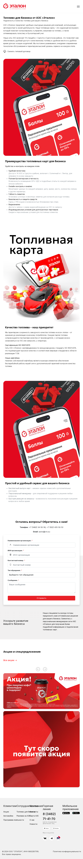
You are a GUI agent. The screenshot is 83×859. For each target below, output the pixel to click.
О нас (32, 820)
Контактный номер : (16, 560)
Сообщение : (13, 580)
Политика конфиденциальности (67, 851)
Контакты (34, 812)
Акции (6, 812)
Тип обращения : (15, 570)
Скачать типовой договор (18, 51)
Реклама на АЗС (23, 816)
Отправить (41, 598)
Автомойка (8, 816)
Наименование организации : (20, 541)
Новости (33, 824)
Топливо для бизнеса (26, 812)
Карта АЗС (34, 816)
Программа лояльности (13, 820)
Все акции (9, 660)
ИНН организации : (16, 550)
